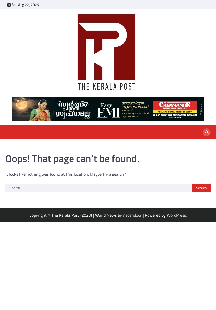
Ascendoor (132, 215)
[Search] (207, 132)
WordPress (176, 215)
